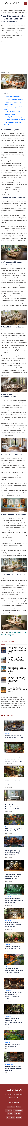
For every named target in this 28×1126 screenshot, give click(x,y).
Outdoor (7, 733)
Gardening (7, 944)
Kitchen (10, 1113)
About (6, 1094)
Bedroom (18, 1117)
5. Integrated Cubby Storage (14, 117)
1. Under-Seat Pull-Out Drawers (15, 99)
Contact (11, 1094)
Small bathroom (9, 1064)
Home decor (8, 755)
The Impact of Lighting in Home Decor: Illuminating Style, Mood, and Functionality (16, 680)
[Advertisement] (14, 57)
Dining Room (10, 1117)
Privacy (16, 1094)
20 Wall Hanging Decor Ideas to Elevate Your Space (17, 688)
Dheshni (4, 41)
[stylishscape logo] (11, 3)
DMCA (21, 1094)
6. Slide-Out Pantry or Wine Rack (15, 119)
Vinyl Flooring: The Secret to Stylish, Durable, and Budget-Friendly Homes (17, 659)
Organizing (17, 1113)
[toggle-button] (25, 3)
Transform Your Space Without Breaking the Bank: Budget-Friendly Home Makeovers (17, 669)
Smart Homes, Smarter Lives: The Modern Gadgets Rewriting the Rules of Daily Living (17, 650)
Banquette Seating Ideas (13, 96)
